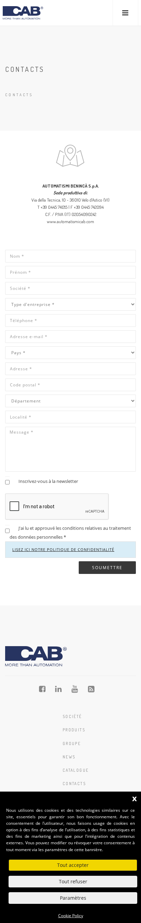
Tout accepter (73, 865)
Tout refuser (73, 881)
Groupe (72, 743)
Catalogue (76, 770)
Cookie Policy (70, 916)
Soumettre (107, 568)
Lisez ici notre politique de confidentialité (63, 549)
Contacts (74, 783)
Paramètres (73, 898)
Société (72, 716)
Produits (74, 729)
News (69, 756)
